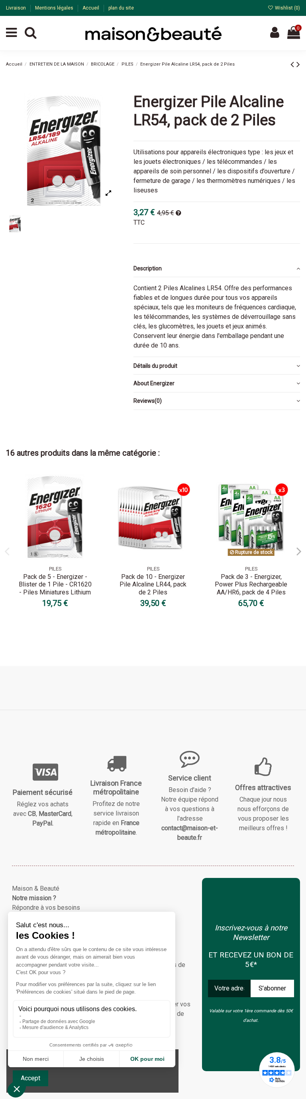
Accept (30, 1078)
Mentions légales (55, 8)
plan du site (121, 8)
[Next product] (298, 64)
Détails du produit (155, 366)
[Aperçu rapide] (91, 501)
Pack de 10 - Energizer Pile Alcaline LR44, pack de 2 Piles (153, 584)
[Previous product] (293, 64)
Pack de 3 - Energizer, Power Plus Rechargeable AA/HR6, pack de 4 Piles (251, 584)
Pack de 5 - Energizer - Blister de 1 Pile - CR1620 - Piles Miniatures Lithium (55, 584)
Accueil (91, 8)
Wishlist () (287, 8)
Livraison (16, 8)
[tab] (216, 268)
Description (147, 268)
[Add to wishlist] (91, 486)
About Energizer (154, 383)
